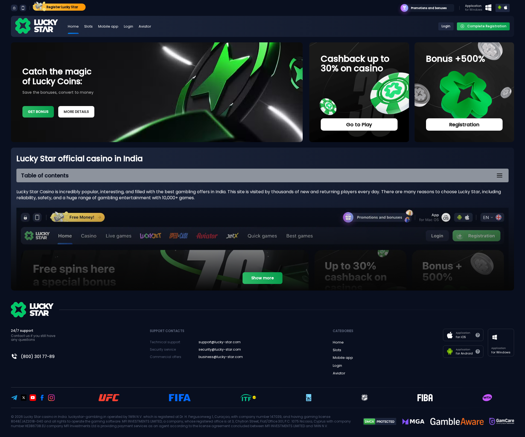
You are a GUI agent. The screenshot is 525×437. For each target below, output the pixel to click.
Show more (262, 278)
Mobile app (108, 26)
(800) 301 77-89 (38, 356)
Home (73, 26)
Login (128, 26)
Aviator (145, 26)
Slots (88, 26)
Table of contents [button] (45, 175)
